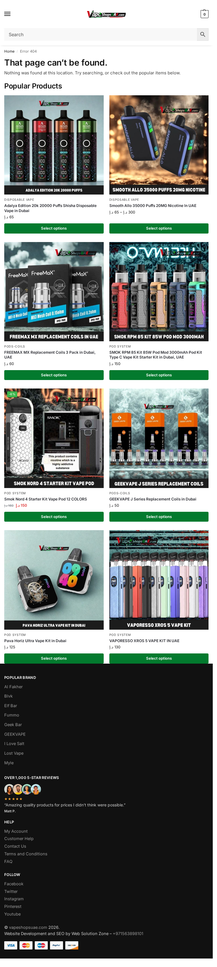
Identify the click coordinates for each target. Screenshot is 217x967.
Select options (54, 228)
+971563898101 (128, 933)
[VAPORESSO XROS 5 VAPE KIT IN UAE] (159, 580)
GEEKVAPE (15, 734)
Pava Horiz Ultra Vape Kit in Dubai (35, 640)
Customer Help (19, 838)
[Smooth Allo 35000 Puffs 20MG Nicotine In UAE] (159, 145)
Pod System (120, 346)
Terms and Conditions (25, 853)
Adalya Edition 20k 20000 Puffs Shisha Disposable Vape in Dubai (50, 208)
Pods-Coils (14, 346)
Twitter (11, 891)
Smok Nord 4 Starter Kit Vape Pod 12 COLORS (45, 499)
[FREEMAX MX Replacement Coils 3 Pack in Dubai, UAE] (54, 292)
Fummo (11, 715)
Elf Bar (10, 705)
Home (9, 51)
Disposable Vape (19, 200)
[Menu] (12, 14)
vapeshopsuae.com (28, 927)
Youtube (12, 914)
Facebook (13, 883)
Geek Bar (13, 724)
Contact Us (15, 846)
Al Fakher (13, 686)
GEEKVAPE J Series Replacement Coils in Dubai (152, 499)
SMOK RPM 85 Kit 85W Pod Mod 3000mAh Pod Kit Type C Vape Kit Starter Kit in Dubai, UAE (155, 355)
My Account (16, 831)
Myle (9, 762)
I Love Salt (14, 743)
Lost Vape (13, 753)
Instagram (14, 898)
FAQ (8, 861)
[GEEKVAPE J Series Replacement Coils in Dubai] (159, 438)
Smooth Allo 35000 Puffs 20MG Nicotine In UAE (152, 205)
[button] (204, 14)
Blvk (8, 696)
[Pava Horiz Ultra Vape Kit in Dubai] (54, 580)
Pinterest (12, 906)
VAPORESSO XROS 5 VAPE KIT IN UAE (144, 640)
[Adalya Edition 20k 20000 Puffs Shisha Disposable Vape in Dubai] (54, 145)
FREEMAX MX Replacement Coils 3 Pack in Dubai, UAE (50, 355)
